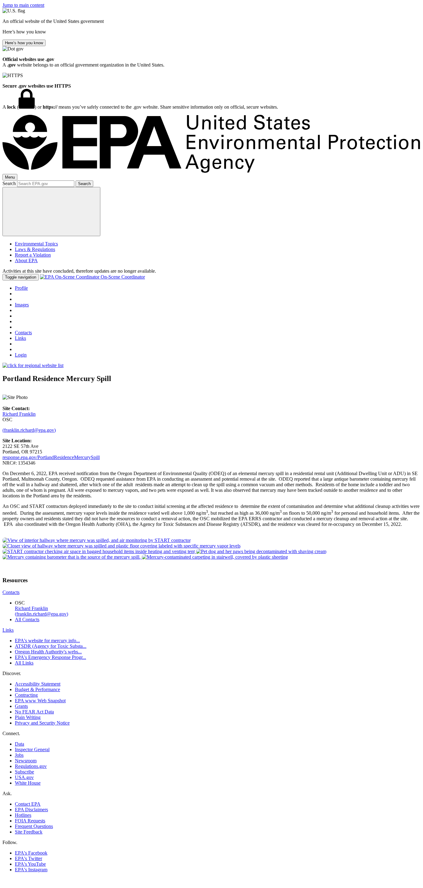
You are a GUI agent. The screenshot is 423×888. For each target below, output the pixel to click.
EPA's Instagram (31, 869)
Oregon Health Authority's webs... (48, 651)
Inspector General (32, 749)
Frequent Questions (34, 826)
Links (20, 338)
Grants (21, 706)
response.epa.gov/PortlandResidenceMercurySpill (51, 457)
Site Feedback (28, 831)
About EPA (26, 260)
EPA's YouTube (30, 864)
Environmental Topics (36, 243)
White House (28, 783)
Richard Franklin (19, 414)
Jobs (19, 755)
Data (19, 744)
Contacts (23, 332)
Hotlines (23, 815)
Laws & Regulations (35, 249)
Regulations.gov (31, 766)
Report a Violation (33, 255)
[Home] (211, 171)
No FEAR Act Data (34, 711)
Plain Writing (28, 717)
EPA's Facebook (31, 853)
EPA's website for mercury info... (47, 640)
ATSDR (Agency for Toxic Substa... (50, 646)
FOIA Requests (30, 820)
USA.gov (24, 777)
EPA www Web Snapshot (40, 700)
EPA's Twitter (28, 858)
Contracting (26, 695)
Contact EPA (28, 804)
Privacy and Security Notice (42, 723)
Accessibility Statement (37, 684)
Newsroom (26, 760)
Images (22, 304)
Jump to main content (23, 5)
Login (21, 354)
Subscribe (24, 771)
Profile (21, 288)
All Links (24, 662)
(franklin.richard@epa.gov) (29, 430)
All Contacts (27, 619)
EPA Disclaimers (31, 809)
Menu (10, 177)
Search (9, 183)
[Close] (51, 211)
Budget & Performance (37, 689)
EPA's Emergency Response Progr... (50, 657)
